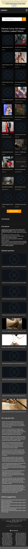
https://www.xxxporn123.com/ (7, 543)
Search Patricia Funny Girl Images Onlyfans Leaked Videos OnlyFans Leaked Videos (13, 508)
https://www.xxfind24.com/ (7, 544)
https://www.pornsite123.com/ (7, 538)
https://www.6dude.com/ (7, 536)
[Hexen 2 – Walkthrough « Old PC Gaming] (21, 149)
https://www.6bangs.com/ (7, 535)
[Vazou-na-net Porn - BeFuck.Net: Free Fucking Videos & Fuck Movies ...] (8, 167)
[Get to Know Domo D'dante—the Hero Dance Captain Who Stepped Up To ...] (21, 80)
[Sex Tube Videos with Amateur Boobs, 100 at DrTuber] (21, 167)
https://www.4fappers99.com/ (7, 534)
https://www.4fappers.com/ (7, 533)
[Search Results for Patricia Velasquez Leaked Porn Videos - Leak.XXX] (8, 62)
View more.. (14, 211)
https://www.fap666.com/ (7, 537)
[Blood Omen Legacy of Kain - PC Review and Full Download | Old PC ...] (21, 114)
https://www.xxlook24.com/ (7, 545)
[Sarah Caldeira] (8, 132)
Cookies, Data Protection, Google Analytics (15, 3)
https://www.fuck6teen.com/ (21, 535)
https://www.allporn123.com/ (21, 539)
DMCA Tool (19, 521)
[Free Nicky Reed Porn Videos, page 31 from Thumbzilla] (8, 114)
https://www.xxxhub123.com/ (7, 542)
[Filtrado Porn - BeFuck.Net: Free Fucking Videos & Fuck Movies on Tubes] (21, 62)
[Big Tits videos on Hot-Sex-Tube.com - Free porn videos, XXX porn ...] (21, 184)
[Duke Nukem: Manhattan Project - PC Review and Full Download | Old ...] (8, 184)
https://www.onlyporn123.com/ (20, 540)
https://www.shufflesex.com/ (7, 539)
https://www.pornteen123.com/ (20, 538)
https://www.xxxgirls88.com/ (21, 533)
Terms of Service (20, 520)
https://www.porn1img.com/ (21, 541)
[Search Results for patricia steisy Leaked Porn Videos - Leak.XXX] (8, 97)
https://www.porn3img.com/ (21, 543)
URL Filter (14, 521)
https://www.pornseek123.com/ (21, 536)
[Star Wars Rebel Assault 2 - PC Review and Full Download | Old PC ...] (21, 45)
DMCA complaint (9, 245)
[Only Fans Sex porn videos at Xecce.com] (21, 202)
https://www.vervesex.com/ (7, 540)
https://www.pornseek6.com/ (21, 537)
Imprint (13, 520)
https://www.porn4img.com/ (21, 544)
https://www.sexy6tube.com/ (21, 534)
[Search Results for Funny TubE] (8, 45)
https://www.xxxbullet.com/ (7, 541)
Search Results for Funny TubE (9, 47)
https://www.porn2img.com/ (21, 542)
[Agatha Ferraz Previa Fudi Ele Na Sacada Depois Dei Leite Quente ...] (21, 97)
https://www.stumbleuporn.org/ (21, 545)
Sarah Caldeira (5, 134)
